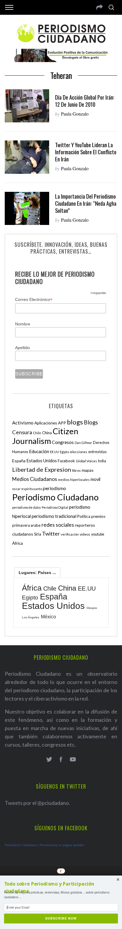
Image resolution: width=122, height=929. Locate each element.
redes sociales (57, 524)
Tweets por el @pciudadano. (37, 803)
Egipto (64, 452)
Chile (37, 433)
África (17, 543)
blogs (75, 422)
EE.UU (54, 452)
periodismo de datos (26, 507)
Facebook (66, 460)
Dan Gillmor (83, 443)
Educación (39, 451)
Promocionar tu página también (62, 845)
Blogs (91, 422)
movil (95, 479)
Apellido (22, 347)
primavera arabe (26, 525)
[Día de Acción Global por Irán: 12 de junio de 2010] (27, 106)
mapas (88, 470)
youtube (97, 534)
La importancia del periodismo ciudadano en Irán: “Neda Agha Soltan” (85, 203)
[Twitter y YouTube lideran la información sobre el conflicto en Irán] (27, 157)
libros (76, 470)
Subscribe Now (61, 918)
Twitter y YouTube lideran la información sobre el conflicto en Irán (85, 152)
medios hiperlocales (74, 479)
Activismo (22, 422)
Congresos (63, 442)
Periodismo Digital (55, 507)
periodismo (54, 488)
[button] (61, 888)
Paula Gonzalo (75, 114)
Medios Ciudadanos (34, 479)
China (47, 432)
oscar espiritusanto (27, 489)
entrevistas (97, 452)
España (18, 460)
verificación (70, 534)
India (102, 461)
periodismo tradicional (54, 516)
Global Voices (86, 461)
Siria (37, 534)
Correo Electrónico (33, 299)
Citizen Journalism (45, 436)
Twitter (51, 533)
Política (83, 516)
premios (98, 516)
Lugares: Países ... (37, 572)
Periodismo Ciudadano (55, 497)
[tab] (37, 573)
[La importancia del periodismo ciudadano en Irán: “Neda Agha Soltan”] (27, 208)
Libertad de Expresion (41, 469)
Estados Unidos (41, 460)
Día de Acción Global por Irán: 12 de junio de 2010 (84, 100)
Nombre (22, 324)
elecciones (78, 452)
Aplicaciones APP (50, 422)
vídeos (85, 534)
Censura (22, 432)
